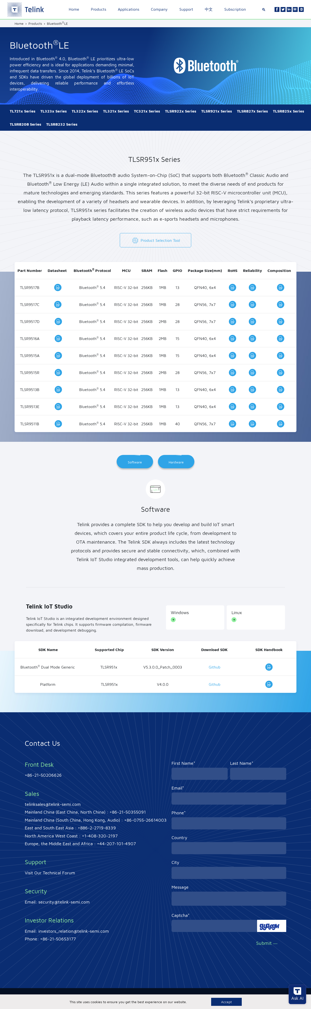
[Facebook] (277, 9)
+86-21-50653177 (58, 938)
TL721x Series (22, 111)
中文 (209, 9)
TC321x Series (147, 111)
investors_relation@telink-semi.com (73, 931)
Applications (128, 9)
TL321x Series (116, 111)
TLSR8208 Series (25, 124)
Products (98, 9)
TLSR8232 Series (62, 124)
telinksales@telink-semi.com (53, 804)
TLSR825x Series (288, 111)
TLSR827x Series (252, 111)
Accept (226, 1002)
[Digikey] (301, 9)
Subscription (235, 9)
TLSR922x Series (180, 111)
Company (159, 9)
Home (74, 9)
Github (214, 667)
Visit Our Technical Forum (50, 872)
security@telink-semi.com (64, 902)
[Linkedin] (289, 9)
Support (186, 9)
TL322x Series (85, 111)
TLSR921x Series (216, 111)
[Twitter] (283, 9)
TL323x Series (53, 111)
